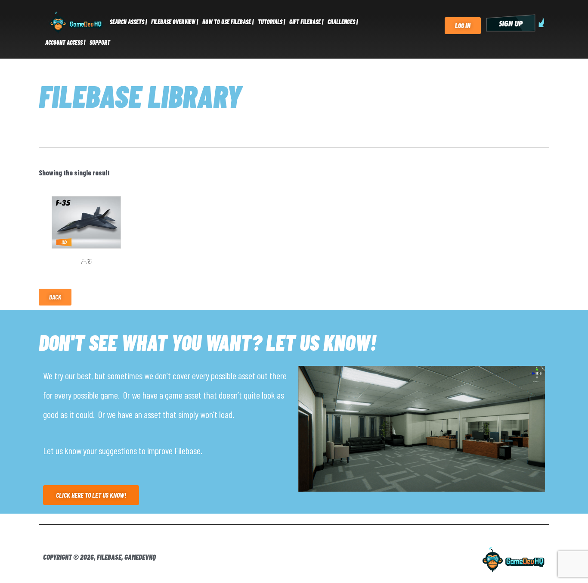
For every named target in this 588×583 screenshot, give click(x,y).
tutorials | (271, 21)
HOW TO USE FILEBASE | (228, 21)
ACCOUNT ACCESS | (65, 42)
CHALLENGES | (343, 21)
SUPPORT (100, 42)
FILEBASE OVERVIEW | (174, 21)
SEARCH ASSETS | (128, 21)
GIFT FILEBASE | (306, 21)
